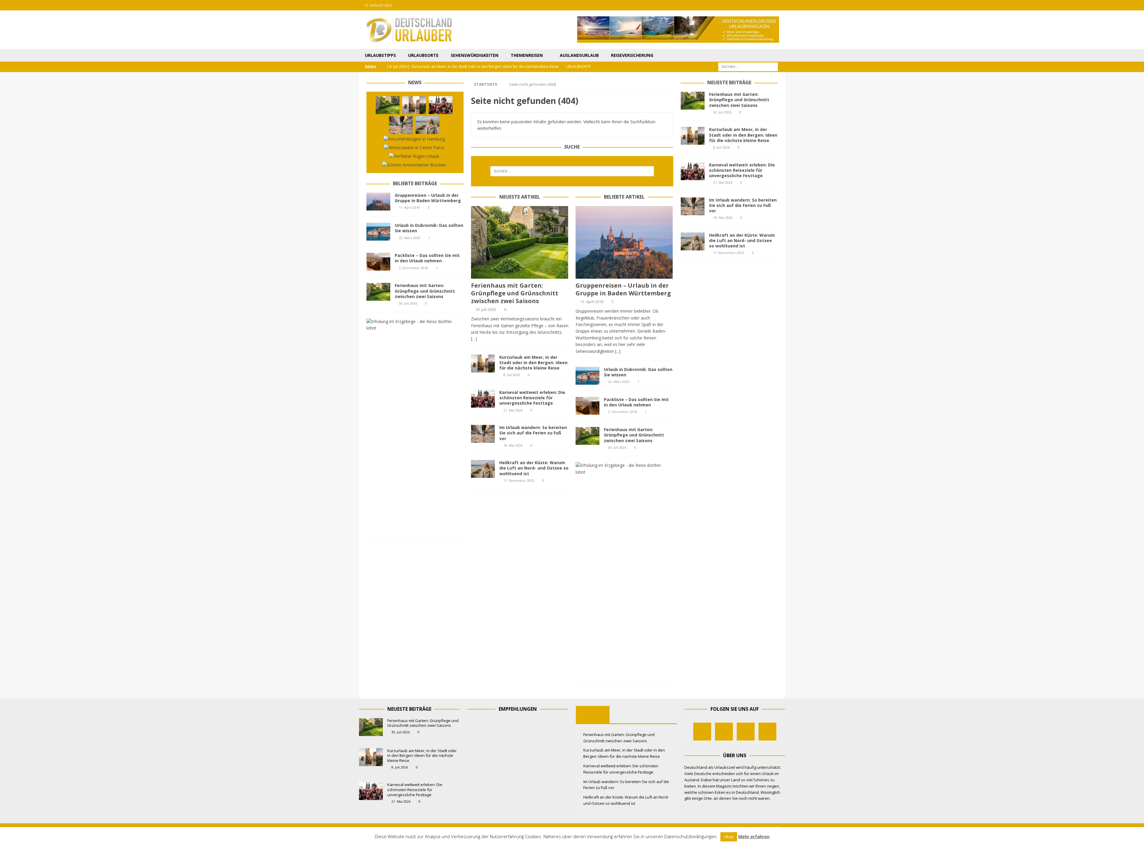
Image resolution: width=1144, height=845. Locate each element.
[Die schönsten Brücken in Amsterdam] (414, 165)
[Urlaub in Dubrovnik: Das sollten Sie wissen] (587, 376)
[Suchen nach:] (748, 66)
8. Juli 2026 (511, 374)
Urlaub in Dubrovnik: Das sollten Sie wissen (638, 372)
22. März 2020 (618, 381)
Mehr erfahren (754, 836)
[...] (618, 351)
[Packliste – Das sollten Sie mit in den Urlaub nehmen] (587, 406)
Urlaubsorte (423, 55)
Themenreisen (527, 55)
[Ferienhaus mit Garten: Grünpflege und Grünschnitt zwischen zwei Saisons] (519, 242)
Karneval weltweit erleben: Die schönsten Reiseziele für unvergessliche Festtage (532, 397)
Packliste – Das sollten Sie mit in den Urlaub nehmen (636, 402)
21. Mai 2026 (513, 410)
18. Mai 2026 (513, 445)
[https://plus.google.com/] (768, 5)
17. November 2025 (518, 480)
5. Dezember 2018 (622, 411)
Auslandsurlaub (579, 55)
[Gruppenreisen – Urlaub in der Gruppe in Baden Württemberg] (624, 242)
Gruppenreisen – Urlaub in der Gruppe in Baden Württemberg (623, 289)
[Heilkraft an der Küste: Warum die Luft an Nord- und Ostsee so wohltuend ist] (483, 469)
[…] (474, 339)
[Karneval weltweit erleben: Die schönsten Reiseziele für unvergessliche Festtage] (483, 399)
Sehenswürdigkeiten (474, 55)
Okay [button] (728, 836)
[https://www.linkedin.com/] (780, 5)
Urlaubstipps (380, 55)
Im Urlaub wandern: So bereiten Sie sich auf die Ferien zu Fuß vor (533, 433)
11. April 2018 (591, 301)
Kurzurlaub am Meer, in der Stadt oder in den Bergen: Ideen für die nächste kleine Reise (533, 362)
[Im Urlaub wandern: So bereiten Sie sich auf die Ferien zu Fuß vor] (483, 434)
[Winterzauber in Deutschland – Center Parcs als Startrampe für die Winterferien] (414, 147)
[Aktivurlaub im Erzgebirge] (622, 468)
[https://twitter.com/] (757, 5)
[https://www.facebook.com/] (745, 5)
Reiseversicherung (632, 55)
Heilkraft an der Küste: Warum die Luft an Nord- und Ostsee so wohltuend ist (533, 468)
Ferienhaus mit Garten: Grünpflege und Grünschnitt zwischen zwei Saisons (514, 293)
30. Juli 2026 (485, 309)
